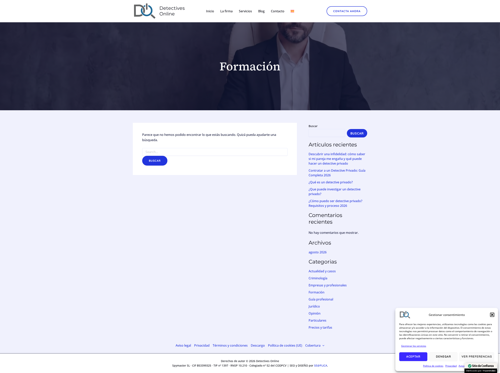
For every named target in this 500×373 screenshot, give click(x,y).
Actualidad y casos (322, 271)
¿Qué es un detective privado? (331, 182)
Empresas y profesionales (328, 285)
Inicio (210, 11)
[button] (492, 315)
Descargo (258, 345)
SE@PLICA (320, 365)
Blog (261, 11)
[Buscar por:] (215, 152)
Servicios (245, 11)
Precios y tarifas (320, 327)
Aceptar (413, 356)
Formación (316, 292)
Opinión (315, 313)
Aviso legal (183, 345)
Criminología (318, 278)
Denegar (443, 356)
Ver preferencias (477, 356)
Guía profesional (321, 299)
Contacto (277, 11)
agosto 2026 (318, 252)
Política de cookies (433, 366)
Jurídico (314, 306)
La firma (226, 11)
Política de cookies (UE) (285, 345)
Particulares (317, 320)
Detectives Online (172, 11)
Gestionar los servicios (413, 346)
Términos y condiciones (230, 345)
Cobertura (313, 345)
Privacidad (451, 366)
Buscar (313, 126)
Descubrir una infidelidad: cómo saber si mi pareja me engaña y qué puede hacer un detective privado (337, 159)
